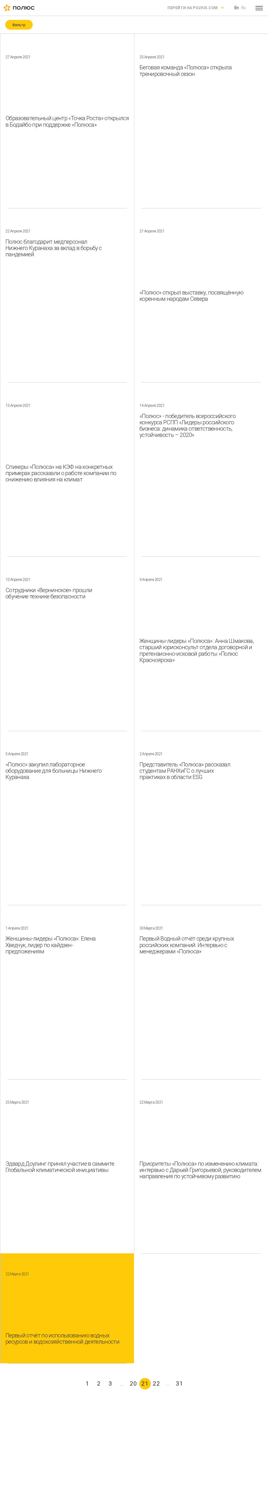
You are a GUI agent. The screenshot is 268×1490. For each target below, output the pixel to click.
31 (179, 1383)
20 (133, 1383)
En (236, 7)
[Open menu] (259, 8)
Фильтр (18, 25)
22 (156, 1383)
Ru (243, 7)
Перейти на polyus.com (193, 8)
